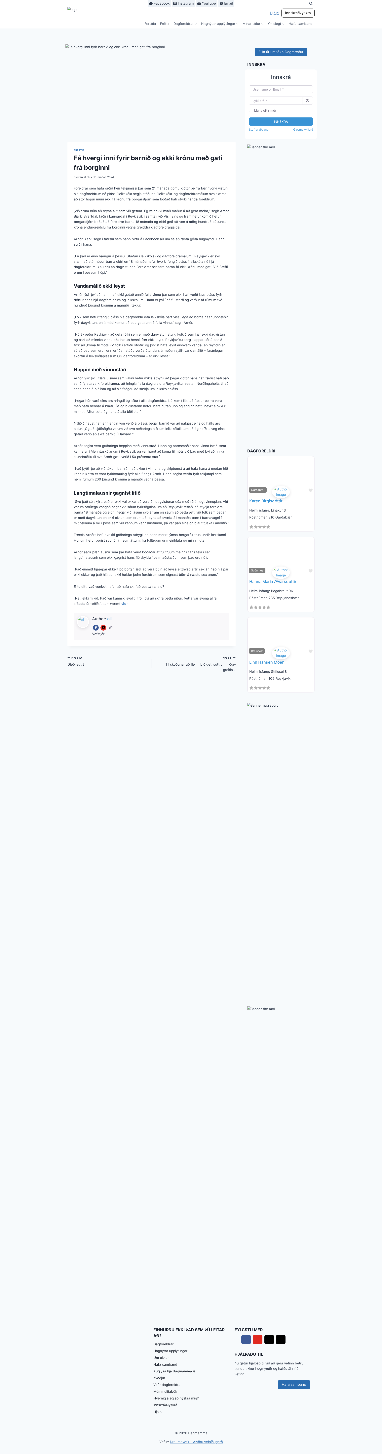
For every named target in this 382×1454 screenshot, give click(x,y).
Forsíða (150, 24)
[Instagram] (281, 1339)
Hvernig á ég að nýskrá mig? (176, 1398)
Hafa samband (301, 24)
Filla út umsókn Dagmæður (280, 52)
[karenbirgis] (281, 492)
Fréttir (165, 24)
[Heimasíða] (111, 628)
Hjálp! (274, 13)
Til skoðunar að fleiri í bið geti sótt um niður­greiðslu (200, 664)
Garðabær (257, 489)
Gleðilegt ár (76, 661)
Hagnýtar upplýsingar (170, 1351)
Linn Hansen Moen (267, 662)
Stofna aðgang (258, 129)
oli (88, 177)
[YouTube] (103, 628)
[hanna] (281, 572)
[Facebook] (96, 628)
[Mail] (269, 1339)
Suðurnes (257, 570)
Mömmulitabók (165, 1391)
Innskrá (281, 122)
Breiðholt (257, 651)
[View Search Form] (311, 3)
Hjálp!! (158, 1412)
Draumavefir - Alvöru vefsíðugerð (196, 1442)
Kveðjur (159, 1378)
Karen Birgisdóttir (266, 501)
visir (124, 604)
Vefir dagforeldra (166, 1385)
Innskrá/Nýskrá (298, 13)
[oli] (281, 653)
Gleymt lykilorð (303, 129)
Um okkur (161, 1358)
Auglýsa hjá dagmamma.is (174, 1371)
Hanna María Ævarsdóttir (272, 581)
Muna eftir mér (265, 110)
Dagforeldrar (163, 1344)
